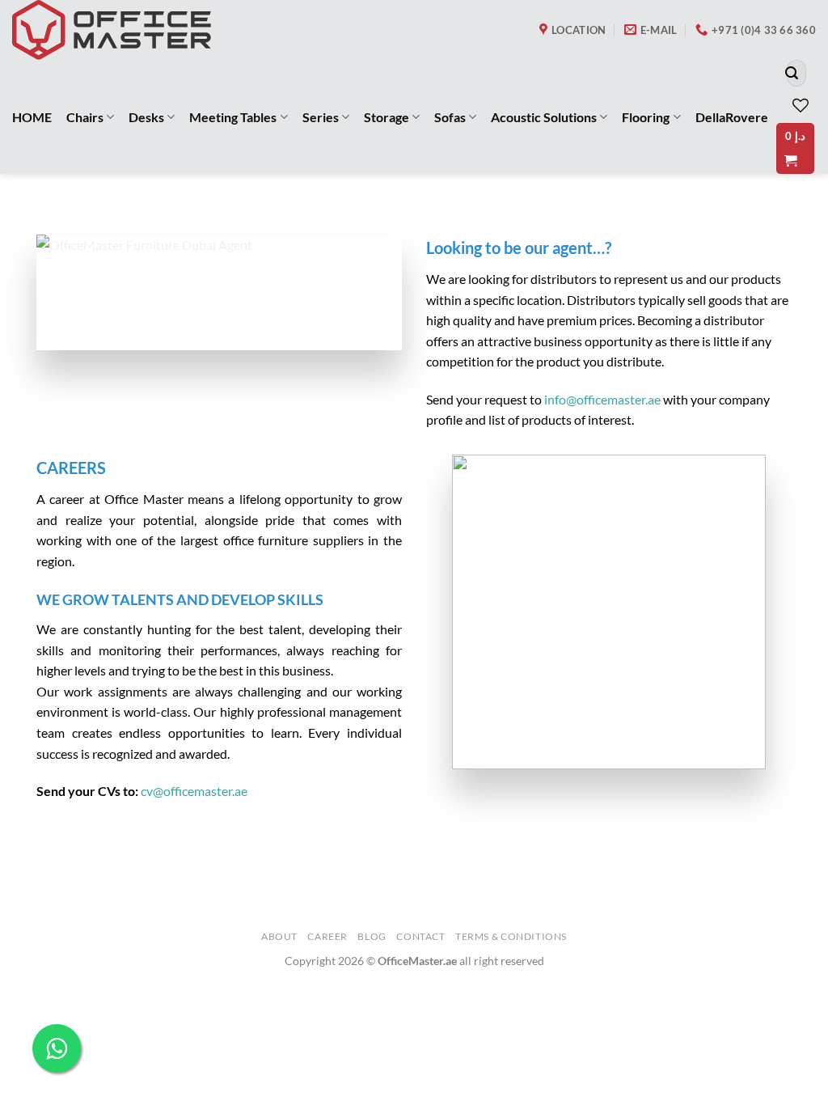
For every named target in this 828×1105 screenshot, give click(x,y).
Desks (146, 117)
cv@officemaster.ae (194, 790)
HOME (32, 117)
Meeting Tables (233, 117)
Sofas (450, 117)
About (279, 936)
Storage (386, 117)
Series (320, 117)
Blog (371, 936)
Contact (420, 936)
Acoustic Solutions (544, 117)
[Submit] (791, 73)
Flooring (646, 117)
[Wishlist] (800, 105)
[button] (795, 148)
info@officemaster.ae (602, 399)
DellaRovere (731, 117)
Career (327, 936)
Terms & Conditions (511, 936)
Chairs (85, 117)
